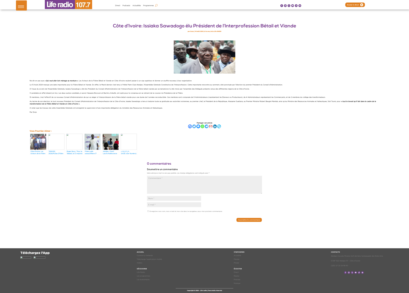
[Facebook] (190, 126)
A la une (207, 31)
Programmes (148, 5)
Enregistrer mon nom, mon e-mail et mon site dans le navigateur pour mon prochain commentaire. (186, 211)
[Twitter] (194, 126)
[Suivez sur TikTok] (296, 5)
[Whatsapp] (202, 126)
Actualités (136, 5)
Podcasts (126, 5)
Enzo (192, 31)
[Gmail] (211, 126)
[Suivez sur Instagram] (285, 5)
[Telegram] (206, 126)
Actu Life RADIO (215, 31)
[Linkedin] (215, 126)
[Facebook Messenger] (198, 126)
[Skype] (219, 126)
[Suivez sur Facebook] (281, 5)
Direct (117, 5)
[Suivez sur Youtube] (292, 5)
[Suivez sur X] (289, 5)
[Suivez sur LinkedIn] (299, 5)
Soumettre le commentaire (249, 220)
